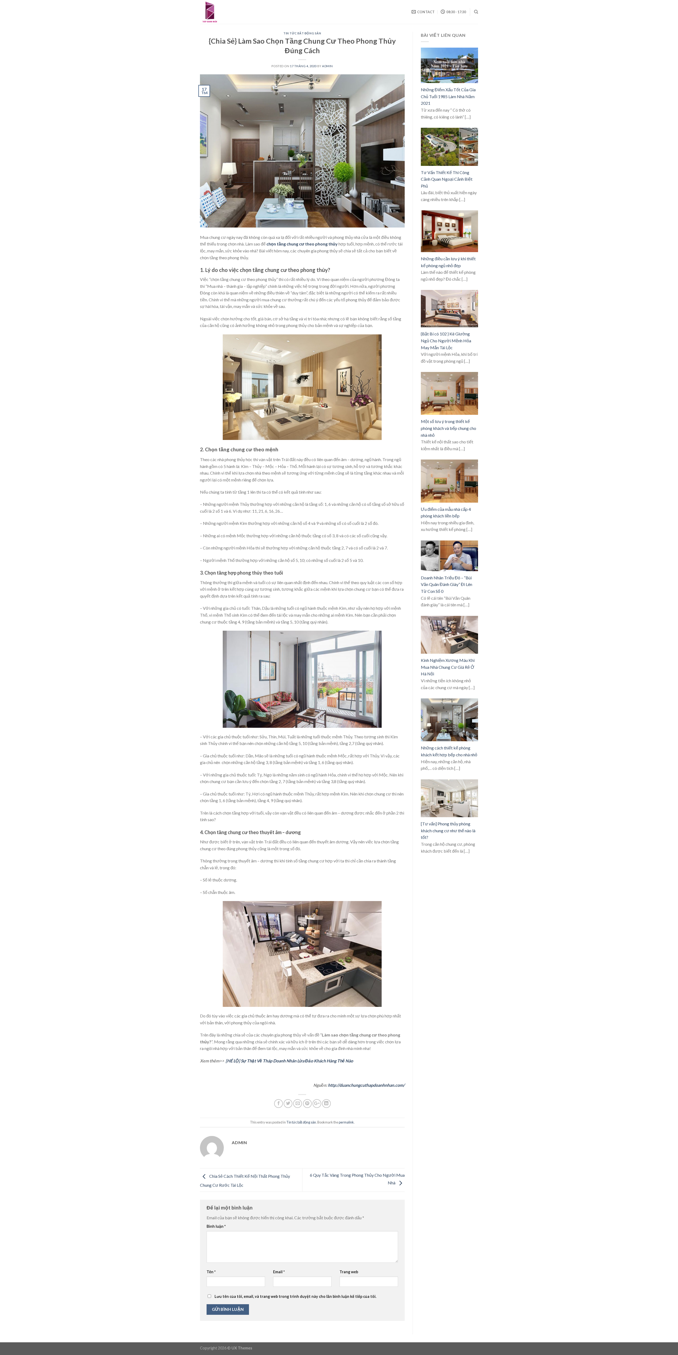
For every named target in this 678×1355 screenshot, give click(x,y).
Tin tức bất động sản (302, 33)
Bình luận (216, 1226)
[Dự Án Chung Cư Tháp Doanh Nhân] (226, 12)
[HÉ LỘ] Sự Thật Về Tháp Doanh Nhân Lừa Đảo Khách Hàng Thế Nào (289, 1060)
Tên (211, 1272)
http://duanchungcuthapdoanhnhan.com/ (366, 1085)
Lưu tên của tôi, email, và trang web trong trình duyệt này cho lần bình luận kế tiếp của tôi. (295, 1296)
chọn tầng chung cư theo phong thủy (302, 243)
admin (327, 66)
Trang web (349, 1272)
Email (279, 1272)
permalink (346, 1122)
